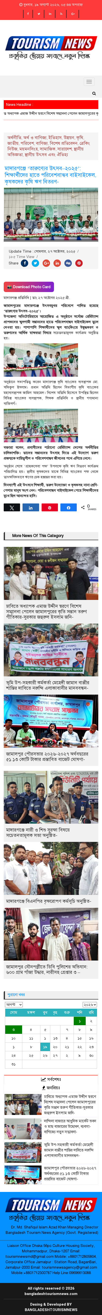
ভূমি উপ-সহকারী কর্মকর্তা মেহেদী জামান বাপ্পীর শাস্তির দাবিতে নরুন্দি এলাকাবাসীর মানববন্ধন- (47, 685)
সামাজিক (47, 149)
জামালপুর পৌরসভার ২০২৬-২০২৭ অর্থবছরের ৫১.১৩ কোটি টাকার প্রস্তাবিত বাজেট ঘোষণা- (47, 756)
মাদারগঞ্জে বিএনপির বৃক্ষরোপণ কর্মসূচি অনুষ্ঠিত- (48, 901)
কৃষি (79, 137)
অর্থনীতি (14, 137)
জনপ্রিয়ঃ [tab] (53, 1088)
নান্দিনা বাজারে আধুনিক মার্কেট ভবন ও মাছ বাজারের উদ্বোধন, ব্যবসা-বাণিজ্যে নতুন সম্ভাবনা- (70, 1126)
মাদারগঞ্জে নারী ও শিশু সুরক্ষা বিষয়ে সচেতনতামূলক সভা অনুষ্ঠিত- (38, 832)
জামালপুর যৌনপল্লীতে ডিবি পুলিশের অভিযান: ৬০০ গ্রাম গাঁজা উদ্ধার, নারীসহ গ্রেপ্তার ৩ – (47, 969)
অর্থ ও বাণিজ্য (35, 137)
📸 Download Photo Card (29, 287)
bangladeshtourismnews (51, 1310)
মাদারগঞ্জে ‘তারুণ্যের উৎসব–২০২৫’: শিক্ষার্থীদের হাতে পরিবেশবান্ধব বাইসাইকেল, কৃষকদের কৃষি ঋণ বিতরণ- (50, 175)
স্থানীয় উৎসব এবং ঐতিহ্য (46, 154)
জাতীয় (13, 143)
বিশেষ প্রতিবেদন (63, 143)
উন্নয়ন (69, 137)
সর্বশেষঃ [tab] (53, 1079)
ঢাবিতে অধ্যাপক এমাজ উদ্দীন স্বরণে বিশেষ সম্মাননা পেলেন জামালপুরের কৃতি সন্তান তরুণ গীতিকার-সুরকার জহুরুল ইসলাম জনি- (46, 611)
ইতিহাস (55, 137)
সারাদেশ (64, 149)
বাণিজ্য (42, 143)
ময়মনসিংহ (28, 149)
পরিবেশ (27, 143)
